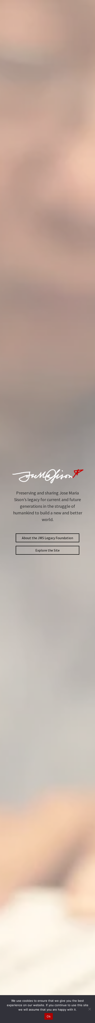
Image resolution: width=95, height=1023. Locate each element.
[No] (89, 1009)
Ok (49, 1016)
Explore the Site (47, 550)
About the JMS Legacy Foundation (47, 538)
